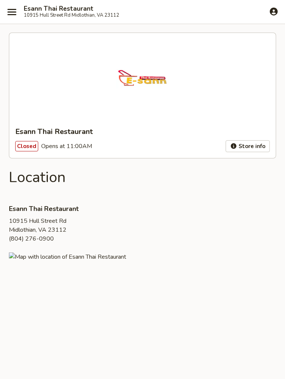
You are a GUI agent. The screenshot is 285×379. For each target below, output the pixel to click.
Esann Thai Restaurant (59, 9)
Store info (251, 146)
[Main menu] (12, 12)
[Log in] (273, 11)
